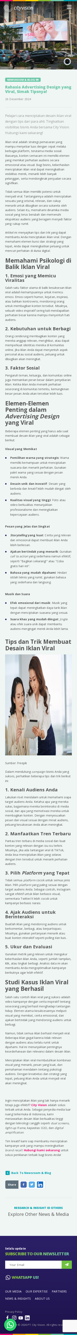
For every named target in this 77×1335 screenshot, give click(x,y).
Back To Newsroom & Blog (31, 1173)
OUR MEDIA (13, 1291)
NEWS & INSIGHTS (18, 1298)
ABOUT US (42, 1298)
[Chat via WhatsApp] (10, 1325)
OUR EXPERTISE (37, 1291)
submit (67, 1265)
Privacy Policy (13, 1312)
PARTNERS (59, 1291)
